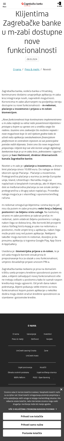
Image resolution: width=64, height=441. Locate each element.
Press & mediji (32, 69)
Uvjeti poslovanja (25, 367)
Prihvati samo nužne (32, 424)
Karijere (49, 338)
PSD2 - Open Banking (41, 377)
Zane (46, 350)
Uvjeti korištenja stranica (47, 372)
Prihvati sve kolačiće (32, 416)
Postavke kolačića (32, 433)
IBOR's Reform (19, 377)
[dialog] (32, 414)
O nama (17, 69)
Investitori (48, 333)
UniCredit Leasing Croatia (26, 350)
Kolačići (43, 367)
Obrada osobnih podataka (18, 372)
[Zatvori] (61, 389)
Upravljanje (31, 333)
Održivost (35, 338)
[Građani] (32, 4)
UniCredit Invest (32, 355)
